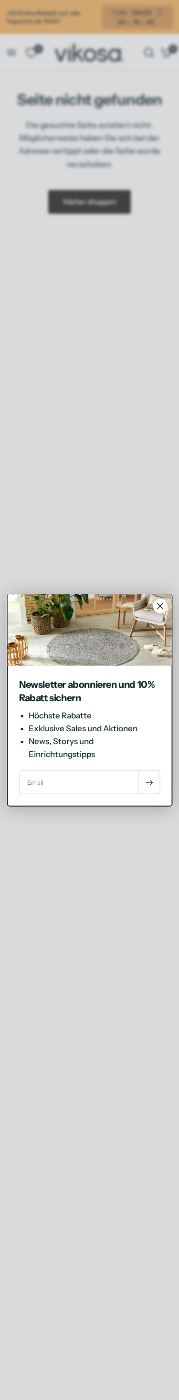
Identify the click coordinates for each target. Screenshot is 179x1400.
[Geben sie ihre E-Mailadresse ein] (149, 782)
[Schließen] (160, 606)
